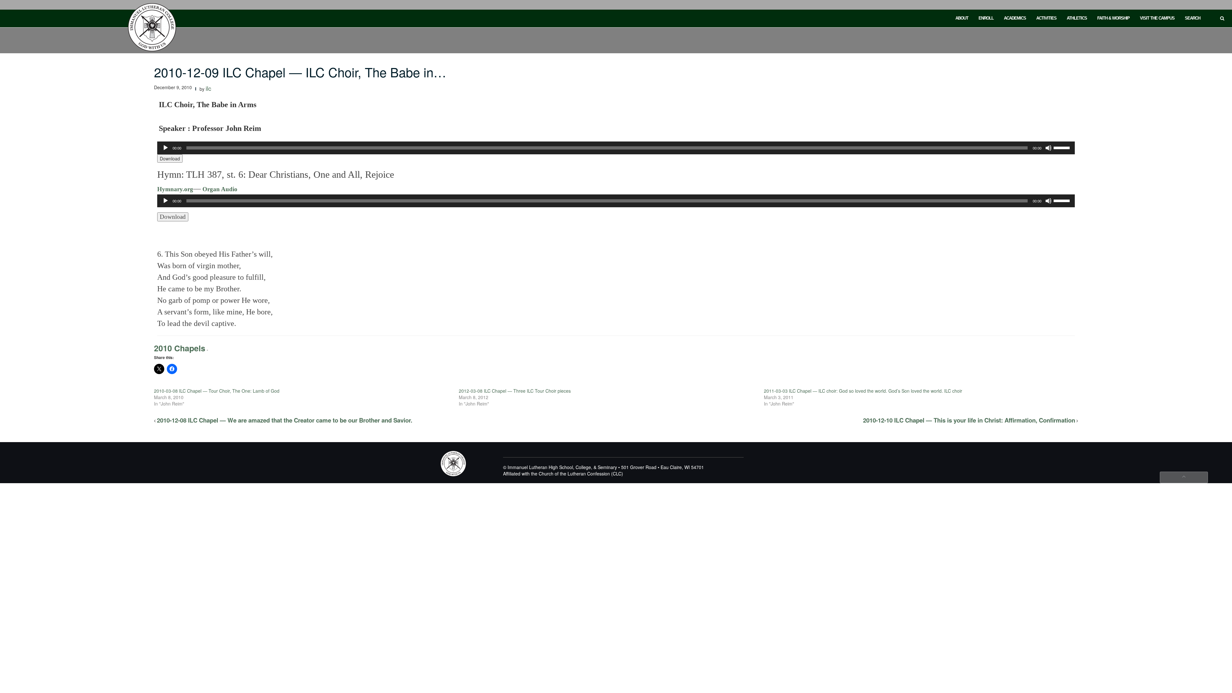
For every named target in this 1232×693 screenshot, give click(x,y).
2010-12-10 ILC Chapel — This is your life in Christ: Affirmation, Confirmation (969, 420)
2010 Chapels (179, 348)
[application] (616, 147)
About (961, 18)
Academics (1015, 18)
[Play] (165, 148)
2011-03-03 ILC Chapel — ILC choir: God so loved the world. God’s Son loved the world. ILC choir (863, 391)
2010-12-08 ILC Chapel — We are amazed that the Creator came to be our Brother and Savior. (284, 420)
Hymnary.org (175, 189)
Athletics (1077, 18)
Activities (1046, 18)
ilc (208, 88)
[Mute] (1048, 148)
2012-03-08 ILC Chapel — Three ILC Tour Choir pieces (515, 391)
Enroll (986, 18)
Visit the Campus (1157, 18)
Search (1192, 18)
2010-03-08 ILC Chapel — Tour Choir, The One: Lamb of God (216, 391)
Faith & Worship (1113, 18)
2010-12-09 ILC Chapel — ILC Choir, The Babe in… (300, 72)
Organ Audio (219, 189)
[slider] (1063, 147)
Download (170, 158)
